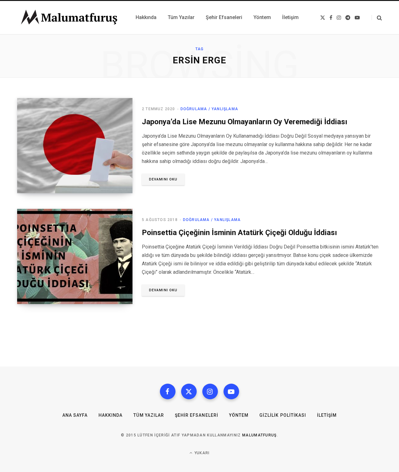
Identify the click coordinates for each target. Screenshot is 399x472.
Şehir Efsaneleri (196, 415)
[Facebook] (167, 391)
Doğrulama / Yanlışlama (209, 109)
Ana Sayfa (75, 415)
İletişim (327, 415)
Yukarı (201, 453)
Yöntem (238, 415)
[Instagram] (210, 391)
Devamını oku (163, 179)
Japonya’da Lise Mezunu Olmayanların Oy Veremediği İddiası (244, 121)
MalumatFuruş (259, 435)
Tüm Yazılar (148, 415)
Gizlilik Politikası (282, 415)
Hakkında (111, 415)
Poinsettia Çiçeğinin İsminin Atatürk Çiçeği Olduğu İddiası (239, 232)
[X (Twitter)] (189, 391)
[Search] (377, 17)
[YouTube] (231, 391)
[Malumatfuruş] (69, 17)
